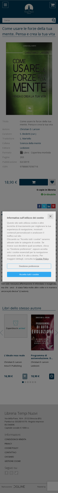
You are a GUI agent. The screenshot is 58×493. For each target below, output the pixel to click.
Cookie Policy (42, 258)
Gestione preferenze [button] (29, 266)
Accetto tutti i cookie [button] (29, 274)
